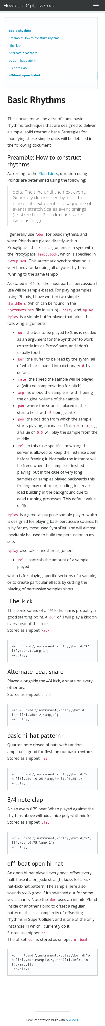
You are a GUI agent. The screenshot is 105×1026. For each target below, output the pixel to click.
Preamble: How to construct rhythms (34, 38)
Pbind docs (48, 173)
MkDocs (72, 1020)
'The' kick (15, 46)
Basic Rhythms (20, 31)
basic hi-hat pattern (22, 60)
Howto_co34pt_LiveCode (29, 5)
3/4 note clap (18, 68)
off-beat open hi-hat (24, 75)
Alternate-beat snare (23, 53)
